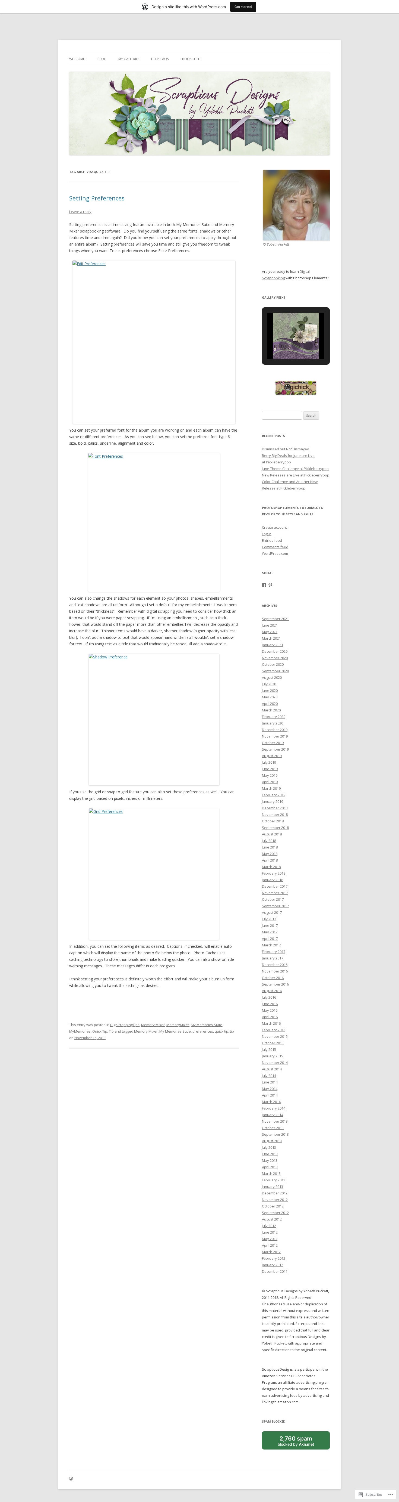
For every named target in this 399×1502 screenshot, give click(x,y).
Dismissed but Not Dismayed (285, 449)
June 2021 (270, 625)
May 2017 (269, 932)
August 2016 (272, 990)
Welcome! (77, 59)
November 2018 (275, 814)
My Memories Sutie (175, 1031)
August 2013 (272, 1140)
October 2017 (273, 899)
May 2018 (269, 853)
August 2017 (272, 912)
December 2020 (274, 651)
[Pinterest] (270, 585)
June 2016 (270, 1003)
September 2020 (275, 670)
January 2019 (272, 801)
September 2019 (275, 749)
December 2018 (274, 808)
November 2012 (275, 1199)
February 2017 (273, 951)
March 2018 (271, 866)
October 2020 (273, 664)
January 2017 (272, 958)
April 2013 (270, 1167)
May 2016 (269, 1010)
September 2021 (275, 618)
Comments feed (275, 546)
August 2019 (272, 755)
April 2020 (270, 703)
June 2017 (270, 925)
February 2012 (273, 1258)
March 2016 (271, 1023)
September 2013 (275, 1134)
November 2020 (275, 657)
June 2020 (270, 690)
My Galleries (128, 59)
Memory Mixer (153, 1024)
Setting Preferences (97, 198)
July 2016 (269, 997)
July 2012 (269, 1225)
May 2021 (269, 631)
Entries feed (272, 540)
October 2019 (273, 742)
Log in (266, 533)
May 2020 (269, 697)
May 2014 (269, 1088)
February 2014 (273, 1108)
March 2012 (271, 1251)
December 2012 (274, 1193)
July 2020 (269, 684)
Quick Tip (99, 1031)
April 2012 (270, 1245)
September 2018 (275, 827)
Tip (111, 1031)
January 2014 (272, 1114)
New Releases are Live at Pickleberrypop (295, 475)
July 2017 (269, 918)
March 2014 (271, 1101)
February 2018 (273, 873)
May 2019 (269, 775)
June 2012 (270, 1232)
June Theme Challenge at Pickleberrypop (295, 468)
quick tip (221, 1031)
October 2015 (273, 1042)
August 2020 (272, 677)
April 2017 (270, 938)
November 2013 (275, 1121)
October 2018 (273, 821)
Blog (101, 59)
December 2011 (274, 1271)
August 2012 (272, 1219)
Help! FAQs (160, 59)
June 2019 (270, 768)
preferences (202, 1031)
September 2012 (275, 1212)
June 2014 (270, 1082)
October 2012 (273, 1206)
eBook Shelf (190, 59)
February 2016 (273, 1029)
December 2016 (274, 964)
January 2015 (272, 1056)
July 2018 (269, 840)
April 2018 (270, 860)
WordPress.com (275, 553)
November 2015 (275, 1036)
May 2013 (269, 1160)
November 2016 (275, 971)
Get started (243, 7)
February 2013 (273, 1180)
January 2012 (272, 1264)
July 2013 (269, 1147)
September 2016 (275, 984)
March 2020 (271, 710)
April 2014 (270, 1095)
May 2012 (269, 1238)
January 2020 (272, 723)
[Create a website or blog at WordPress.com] (71, 1479)
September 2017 (275, 905)
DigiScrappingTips (125, 1024)
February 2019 (273, 794)
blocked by (302, 1442)
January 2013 (272, 1186)
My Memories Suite (206, 1024)
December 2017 (274, 886)
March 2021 (271, 638)
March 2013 (271, 1173)
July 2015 (269, 1049)
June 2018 (270, 847)
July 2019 (269, 762)
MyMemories (80, 1031)
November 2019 (275, 736)
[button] (283, 346)
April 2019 (270, 781)
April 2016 (270, 1016)
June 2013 (270, 1153)
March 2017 (271, 945)
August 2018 (272, 834)
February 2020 (273, 716)
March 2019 (271, 788)
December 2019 (274, 729)
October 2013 (273, 1127)
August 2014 (272, 1069)
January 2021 (272, 644)
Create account (274, 527)
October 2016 (273, 977)
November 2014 (275, 1062)
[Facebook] (264, 585)
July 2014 (269, 1075)
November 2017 (275, 892)
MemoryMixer (177, 1024)
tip (232, 1031)
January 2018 (272, 879)
